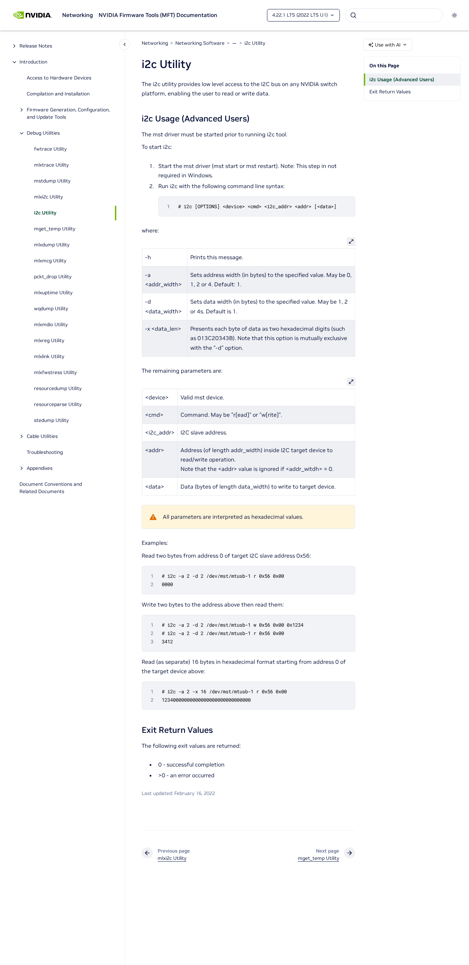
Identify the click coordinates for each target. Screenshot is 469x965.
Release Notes (35, 46)
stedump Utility (51, 420)
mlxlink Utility (49, 357)
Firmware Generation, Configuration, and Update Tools (68, 113)
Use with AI (388, 45)
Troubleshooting (45, 452)
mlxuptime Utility (53, 293)
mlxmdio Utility (51, 325)
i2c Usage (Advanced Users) (401, 79)
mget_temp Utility (54, 229)
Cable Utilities (42, 436)
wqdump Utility (51, 309)
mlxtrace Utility (51, 165)
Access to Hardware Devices (59, 78)
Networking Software (200, 43)
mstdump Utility (52, 181)
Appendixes (39, 468)
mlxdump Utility (51, 245)
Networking (77, 14)
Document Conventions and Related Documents (50, 488)
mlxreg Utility (49, 341)
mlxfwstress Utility (55, 373)
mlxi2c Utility (48, 197)
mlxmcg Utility (50, 261)
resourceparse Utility (58, 404)
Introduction (33, 62)
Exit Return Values (390, 91)
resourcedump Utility (58, 389)
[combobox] (394, 15)
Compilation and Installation (58, 94)
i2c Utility (45, 213)
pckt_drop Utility (53, 277)
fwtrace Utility (50, 149)
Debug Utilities (43, 133)
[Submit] (353, 15)
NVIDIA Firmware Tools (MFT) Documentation (158, 14)
